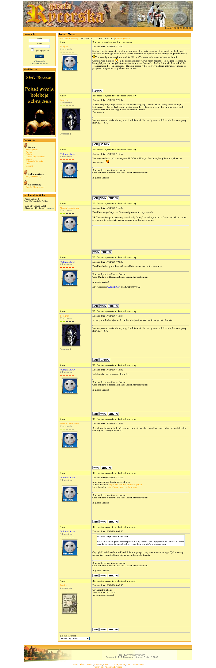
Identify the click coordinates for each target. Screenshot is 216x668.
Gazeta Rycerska (118, 664)
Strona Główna (79, 664)
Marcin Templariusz (69, 208)
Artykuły (29, 152)
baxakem (50, 208)
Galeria (29, 154)
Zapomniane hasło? (40, 63)
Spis (128, 664)
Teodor (63, 585)
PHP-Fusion (124, 657)
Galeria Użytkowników (35, 156)
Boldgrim (64, 100)
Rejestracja (40, 61)
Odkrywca (98, 667)
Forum (29, 159)
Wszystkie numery (34, 176)
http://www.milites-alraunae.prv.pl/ (125, 484)
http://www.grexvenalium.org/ (122, 487)
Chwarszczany (138, 664)
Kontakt (29, 166)
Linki (28, 163)
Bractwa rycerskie (122, 38)
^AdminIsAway (67, 154)
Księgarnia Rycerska (34, 161)
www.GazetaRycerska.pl (69, 38)
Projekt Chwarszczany (35, 187)
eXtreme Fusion (142, 657)
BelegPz (64, 46)
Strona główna (32, 149)
